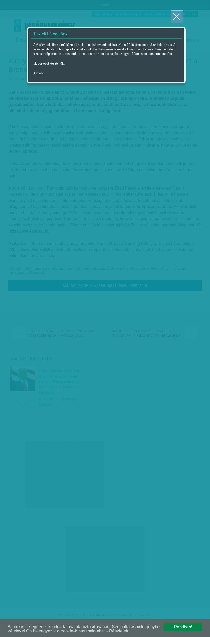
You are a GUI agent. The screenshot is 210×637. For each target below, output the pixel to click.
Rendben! (183, 626)
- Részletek (117, 631)
